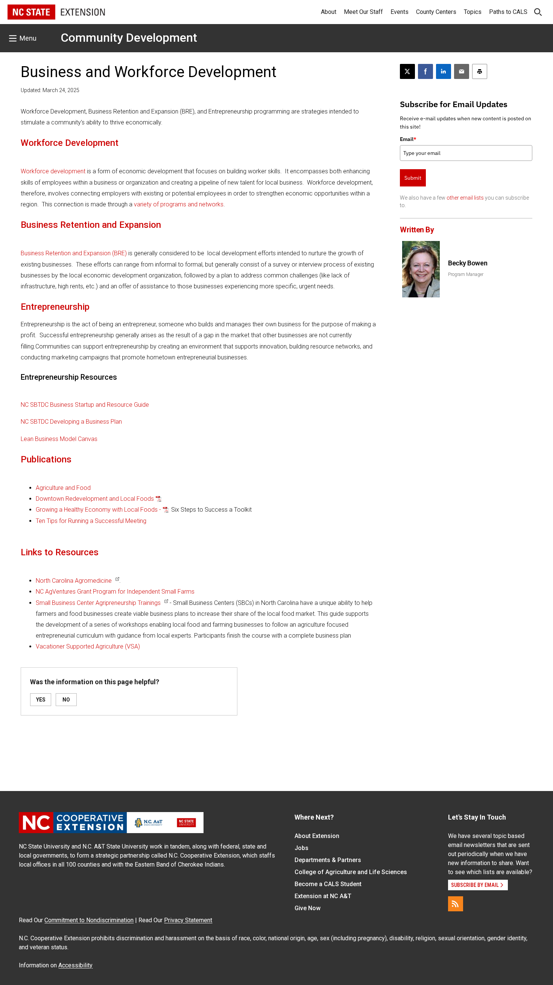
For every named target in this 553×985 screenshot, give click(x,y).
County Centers (436, 11)
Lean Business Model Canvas (59, 438)
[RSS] (455, 903)
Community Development (129, 37)
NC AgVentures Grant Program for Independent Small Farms (115, 591)
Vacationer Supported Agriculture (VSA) (88, 646)
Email (408, 139)
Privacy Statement (188, 920)
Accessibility (75, 965)
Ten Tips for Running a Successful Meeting (91, 520)
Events (399, 11)
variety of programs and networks (178, 204)
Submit (412, 177)
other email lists (465, 198)
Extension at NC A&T (323, 896)
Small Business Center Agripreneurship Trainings (98, 602)
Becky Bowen (467, 263)
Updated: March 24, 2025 (50, 90)
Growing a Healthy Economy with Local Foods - (98, 509)
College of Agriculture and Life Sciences (351, 872)
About (328, 11)
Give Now (308, 908)
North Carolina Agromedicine (74, 580)
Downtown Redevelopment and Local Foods (95, 498)
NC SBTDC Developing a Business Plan (71, 421)
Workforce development (53, 171)
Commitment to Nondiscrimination (89, 920)
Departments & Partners (328, 860)
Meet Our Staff (363, 11)
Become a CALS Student (328, 884)
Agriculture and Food (63, 487)
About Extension (317, 836)
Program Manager (465, 274)
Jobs (301, 848)
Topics (473, 11)
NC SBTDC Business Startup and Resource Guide (85, 404)
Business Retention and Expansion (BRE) (74, 253)
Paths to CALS (508, 11)
